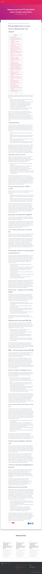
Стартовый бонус (13, 36)
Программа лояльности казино (15, 38)
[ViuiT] (4, 2)
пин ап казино (25, 161)
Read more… (7, 556)
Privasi (30, 565)
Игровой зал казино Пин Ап (15, 76)
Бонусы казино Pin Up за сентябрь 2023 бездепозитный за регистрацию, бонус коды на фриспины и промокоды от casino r (7, 545)
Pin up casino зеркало (14, 81)
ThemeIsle (38, 572)
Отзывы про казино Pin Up (15, 80)
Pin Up (4, 541)
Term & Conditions (32, 567)
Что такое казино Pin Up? (15, 85)
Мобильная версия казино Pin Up (16, 64)
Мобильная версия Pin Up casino (16, 68)
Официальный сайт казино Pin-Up (16, 51)
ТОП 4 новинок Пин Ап (15, 86)
